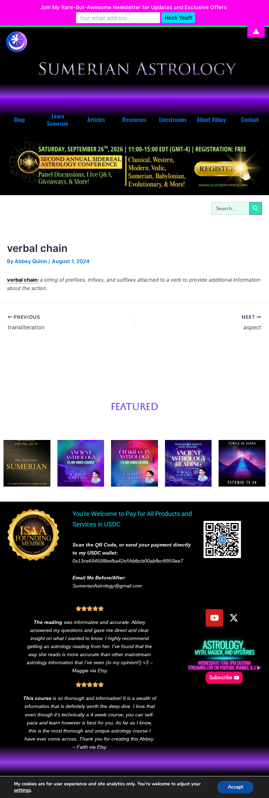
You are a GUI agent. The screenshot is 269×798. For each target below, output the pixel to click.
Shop (19, 119)
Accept (235, 787)
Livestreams (173, 119)
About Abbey (211, 119)
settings (22, 790)
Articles (96, 119)
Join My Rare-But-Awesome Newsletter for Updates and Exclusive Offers (133, 7)
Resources (134, 119)
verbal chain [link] (22, 280)
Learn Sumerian (57, 120)
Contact (250, 119)
